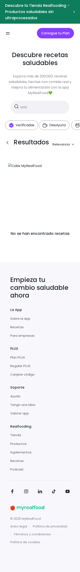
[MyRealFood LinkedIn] (40, 492)
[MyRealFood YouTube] (67, 492)
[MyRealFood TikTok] (54, 492)
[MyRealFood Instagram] (26, 492)
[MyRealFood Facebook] (12, 492)
